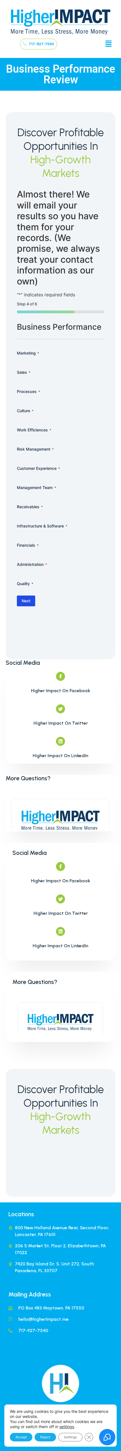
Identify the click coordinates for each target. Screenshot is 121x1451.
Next (26, 600)
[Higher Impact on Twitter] (60, 708)
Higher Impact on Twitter (60, 723)
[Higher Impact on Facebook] (60, 676)
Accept (21, 1437)
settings (66, 1426)
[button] (108, 44)
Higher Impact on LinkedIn (60, 755)
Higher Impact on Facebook (60, 690)
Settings (70, 1437)
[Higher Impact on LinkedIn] (60, 741)
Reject (45, 1437)
